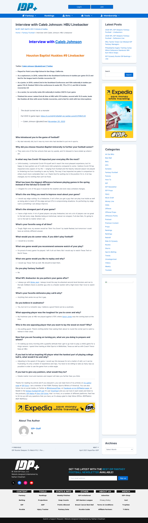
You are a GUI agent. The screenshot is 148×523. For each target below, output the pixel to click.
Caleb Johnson (68, 41)
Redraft (108, 238)
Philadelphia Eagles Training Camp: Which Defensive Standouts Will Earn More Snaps (118, 50)
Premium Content (112, 223)
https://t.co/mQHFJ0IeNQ (51, 116)
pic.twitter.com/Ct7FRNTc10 (74, 116)
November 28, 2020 (56, 121)
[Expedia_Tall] (119, 112)
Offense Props (110, 212)
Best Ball (108, 158)
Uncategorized (110, 259)
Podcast (108, 219)
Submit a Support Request (53, 519)
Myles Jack (35, 282)
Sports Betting (110, 252)
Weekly (108, 267)
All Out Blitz (109, 154)
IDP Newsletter (111, 187)
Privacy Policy (105, 500)
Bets (67, 15)
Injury (107, 194)
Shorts (107, 248)
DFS (106, 165)
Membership (110, 15)
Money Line (109, 201)
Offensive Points (111, 216)
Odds (107, 205)
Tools (87, 15)
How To (108, 180)
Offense (108, 209)
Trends (107, 256)
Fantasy (29, 15)
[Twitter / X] (32, 433)
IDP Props (109, 191)
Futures (108, 176)
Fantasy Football (111, 172)
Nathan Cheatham (18, 477)
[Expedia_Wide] (55, 407)
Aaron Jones (67, 317)
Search (107, 71)
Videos (107, 263)
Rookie (107, 245)
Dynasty (108, 169)
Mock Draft (109, 198)
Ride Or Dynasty (111, 241)
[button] (79, 7)
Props (107, 227)
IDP (106, 183)
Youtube (108, 270)
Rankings (49, 15)
